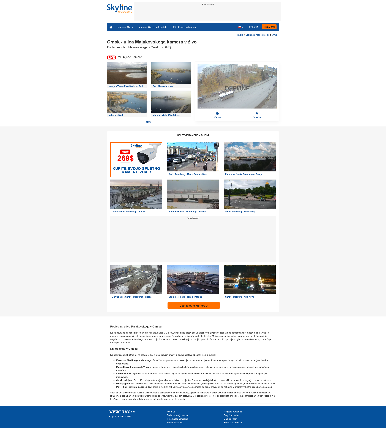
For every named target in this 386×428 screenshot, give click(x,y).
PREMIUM (269, 26)
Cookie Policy (230, 418)
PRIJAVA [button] (253, 27)
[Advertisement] (207, 13)
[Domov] (111, 27)
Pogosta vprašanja (233, 411)
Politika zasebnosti (233, 422)
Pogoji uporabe (231, 415)
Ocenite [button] (257, 117)
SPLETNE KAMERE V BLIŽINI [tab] (193, 135)
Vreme (217, 117)
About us (171, 411)
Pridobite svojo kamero (184, 27)
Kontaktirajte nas (175, 422)
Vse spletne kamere (193, 305)
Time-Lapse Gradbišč (177, 418)
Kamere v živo (124, 27)
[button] (240, 27)
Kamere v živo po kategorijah (152, 27)
